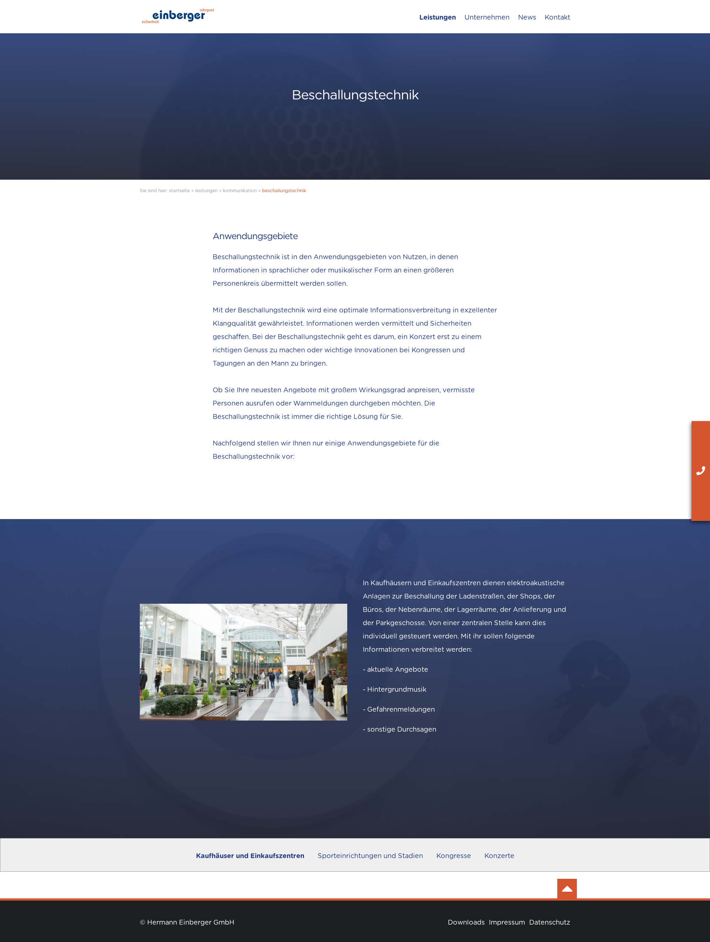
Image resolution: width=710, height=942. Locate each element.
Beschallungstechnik (284, 191)
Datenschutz (549, 922)
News (527, 17)
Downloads (466, 922)
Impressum (507, 922)
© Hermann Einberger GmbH (187, 922)
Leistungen (437, 17)
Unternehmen (487, 17)
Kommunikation (240, 191)
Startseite (179, 191)
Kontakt (557, 17)
